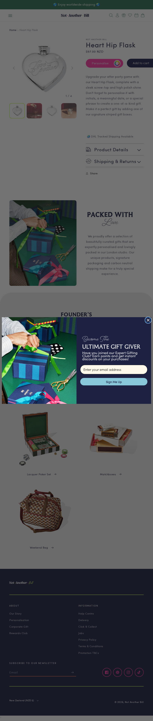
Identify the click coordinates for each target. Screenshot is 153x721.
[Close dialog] (148, 320)
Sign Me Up (114, 382)
